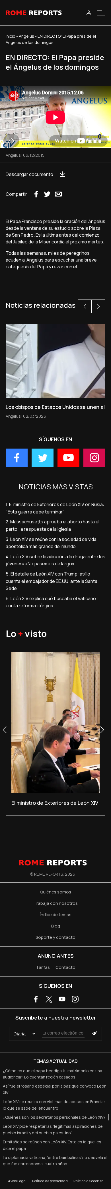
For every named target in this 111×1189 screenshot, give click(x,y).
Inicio (10, 36)
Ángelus (26, 36)
